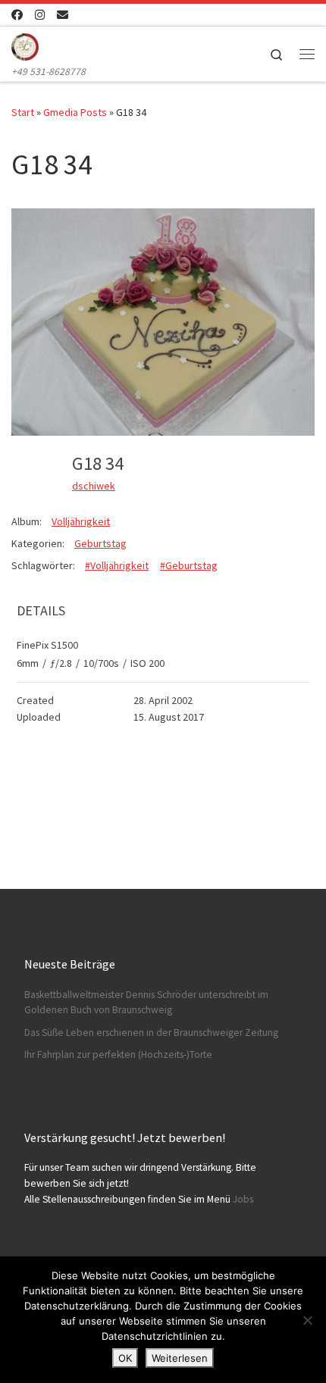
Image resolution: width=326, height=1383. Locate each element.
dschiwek (93, 486)
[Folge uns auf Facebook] (17, 14)
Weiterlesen (180, 1358)
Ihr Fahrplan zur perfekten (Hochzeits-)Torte (118, 1054)
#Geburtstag (189, 565)
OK (125, 1358)
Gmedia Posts (75, 112)
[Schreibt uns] (62, 14)
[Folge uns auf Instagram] (40, 14)
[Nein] (307, 1320)
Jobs (243, 1199)
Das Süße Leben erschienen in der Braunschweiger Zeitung (151, 1032)
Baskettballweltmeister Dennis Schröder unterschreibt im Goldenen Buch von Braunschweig (146, 1002)
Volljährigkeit (81, 521)
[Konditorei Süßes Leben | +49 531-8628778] (25, 44)
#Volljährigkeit (117, 565)
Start (22, 112)
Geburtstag (100, 543)
